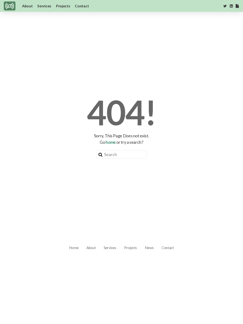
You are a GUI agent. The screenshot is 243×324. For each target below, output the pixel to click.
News (149, 247)
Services (44, 6)
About (27, 6)
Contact (82, 6)
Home (74, 247)
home (111, 142)
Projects (63, 6)
